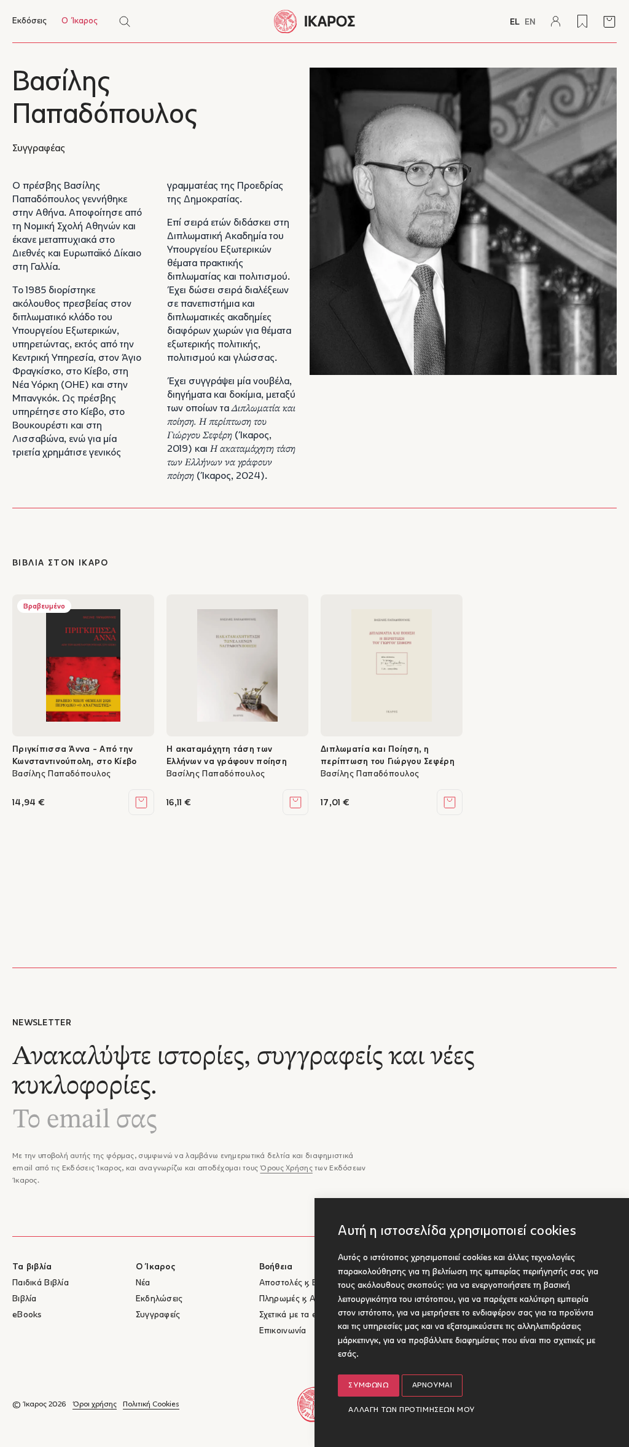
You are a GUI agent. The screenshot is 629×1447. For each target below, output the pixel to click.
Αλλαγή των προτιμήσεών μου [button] (411, 1410)
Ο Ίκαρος (79, 21)
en (530, 22)
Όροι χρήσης (94, 1404)
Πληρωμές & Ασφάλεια (303, 1299)
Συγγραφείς (158, 1315)
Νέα (143, 1283)
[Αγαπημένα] (582, 21)
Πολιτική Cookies (151, 1404)
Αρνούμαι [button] (432, 1385)
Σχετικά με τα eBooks (300, 1315)
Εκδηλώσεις (159, 1299)
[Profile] (555, 21)
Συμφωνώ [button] (368, 1385)
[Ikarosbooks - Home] (314, 21)
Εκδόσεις (29, 21)
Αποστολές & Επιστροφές (308, 1283)
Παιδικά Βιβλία (40, 1283)
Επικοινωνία (283, 1331)
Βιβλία (24, 1299)
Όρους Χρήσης (286, 1168)
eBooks (27, 1315)
